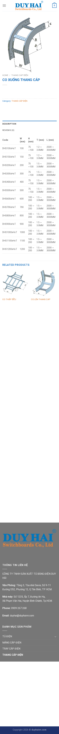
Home (5, 75)
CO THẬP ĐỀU (9, 299)
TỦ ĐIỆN (7, 636)
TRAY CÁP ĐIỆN (11, 648)
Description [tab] (9, 124)
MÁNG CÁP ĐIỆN (11, 642)
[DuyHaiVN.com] (29, 5)
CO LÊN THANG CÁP (40, 299)
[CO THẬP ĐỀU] (15, 283)
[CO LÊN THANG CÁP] (44, 283)
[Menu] (4, 5)
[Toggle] (55, 636)
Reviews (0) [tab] (8, 130)
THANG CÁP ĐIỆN (19, 75)
